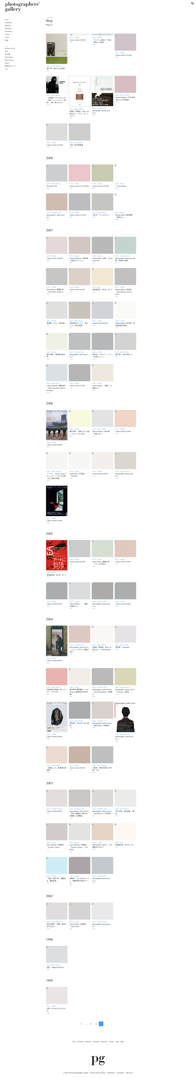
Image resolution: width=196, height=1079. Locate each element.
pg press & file (10, 48)
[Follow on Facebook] (100, 1049)
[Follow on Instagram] (90, 1049)
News (7, 20)
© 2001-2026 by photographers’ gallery (76, 1073)
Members (8, 25)
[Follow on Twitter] (95, 1049)
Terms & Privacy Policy (97, 1073)
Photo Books (9, 57)
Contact (7, 34)
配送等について (10, 66)
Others (7, 63)
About (7, 37)
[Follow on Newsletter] (106, 1049)
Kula (6, 51)
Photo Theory (9, 60)
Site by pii (129, 1073)
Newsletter (120, 1073)
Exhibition (8, 22)
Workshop (8, 28)
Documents (8, 31)
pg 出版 (7, 54)
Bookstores (111, 1073)
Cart (6, 69)
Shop (6, 40)
